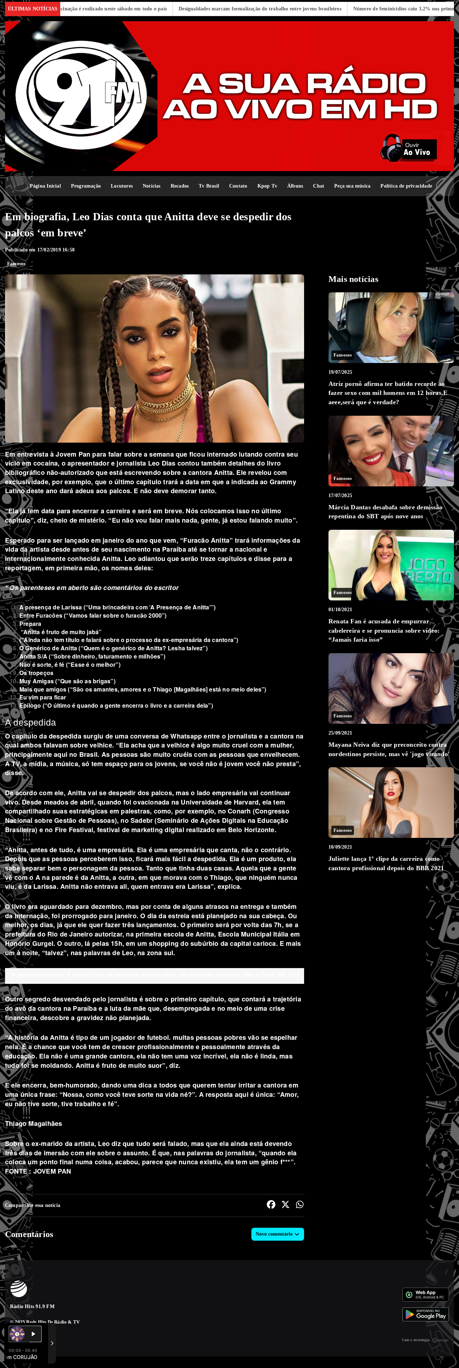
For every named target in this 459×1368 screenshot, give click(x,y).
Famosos (16, 263)
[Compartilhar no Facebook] (271, 1205)
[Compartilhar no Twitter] (285, 1205)
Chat (318, 186)
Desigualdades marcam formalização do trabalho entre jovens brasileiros (206, 8)
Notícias (152, 186)
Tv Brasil (209, 186)
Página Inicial (45, 186)
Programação (86, 186)
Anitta (222, 472)
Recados (180, 186)
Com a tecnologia (416, 1340)
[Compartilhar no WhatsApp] (299, 1205)
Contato (238, 186)
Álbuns (295, 186)
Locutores (122, 186)
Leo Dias (160, 463)
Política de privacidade (406, 186)
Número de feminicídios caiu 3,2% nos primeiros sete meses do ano (374, 8)
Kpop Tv (267, 186)
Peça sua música (352, 186)
